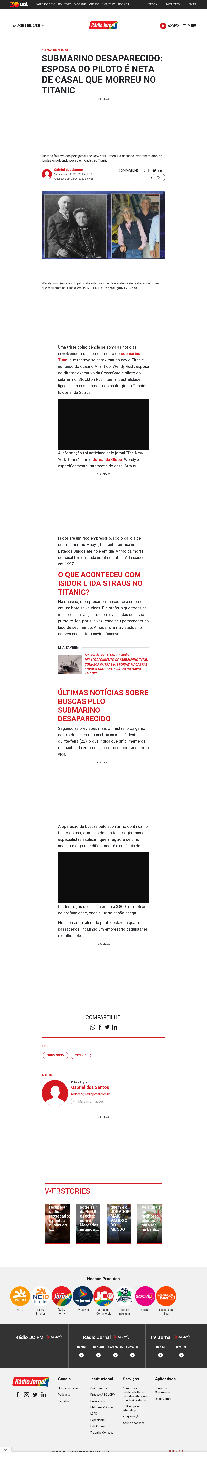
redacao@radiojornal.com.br (90, 1094)
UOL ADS (123, 4)
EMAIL (193, 4)
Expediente (97, 1420)
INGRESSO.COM (45, 4)
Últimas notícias (68, 1388)
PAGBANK (80, 4)
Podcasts (64, 1394)
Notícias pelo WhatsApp (131, 1408)
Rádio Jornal (163, 1398)
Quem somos (99, 1388)
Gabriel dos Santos (68, 170)
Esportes (63, 1401)
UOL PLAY (108, 4)
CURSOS (94, 4)
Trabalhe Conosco (101, 1432)
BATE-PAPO (173, 4)
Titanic (81, 1055)
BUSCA (152, 4)
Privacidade (97, 1401)
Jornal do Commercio (162, 1390)
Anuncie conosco (134, 1423)
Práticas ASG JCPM (102, 1394)
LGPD (93, 1413)
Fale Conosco (98, 1426)
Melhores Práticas (101, 1407)
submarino (55, 1055)
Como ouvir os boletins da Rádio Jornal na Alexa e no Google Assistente (136, 1394)
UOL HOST (64, 4)
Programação (131, 1416)
